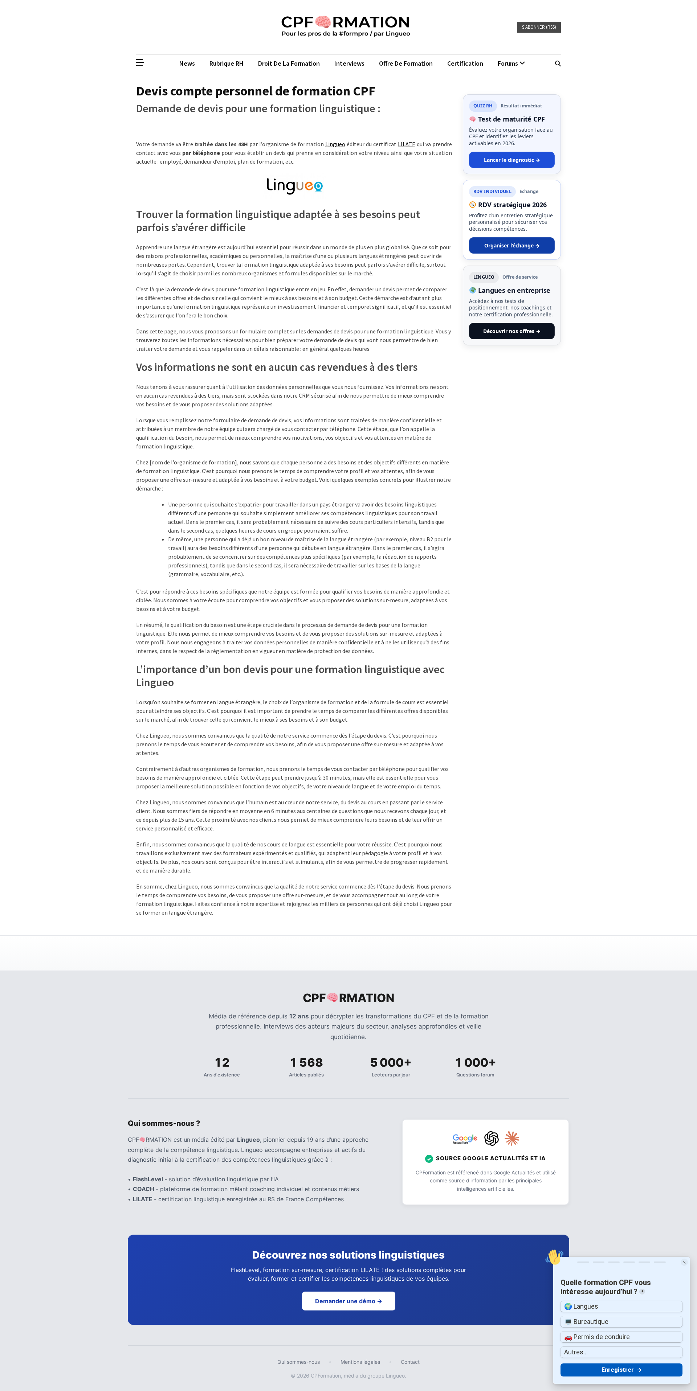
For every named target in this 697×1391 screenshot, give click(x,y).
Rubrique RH (226, 63)
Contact (410, 1362)
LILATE (406, 144)
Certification (465, 63)
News (187, 63)
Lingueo (335, 144)
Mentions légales (360, 1362)
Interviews (349, 63)
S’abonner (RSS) (539, 27)
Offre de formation (406, 63)
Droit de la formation (289, 63)
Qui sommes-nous (298, 1362)
